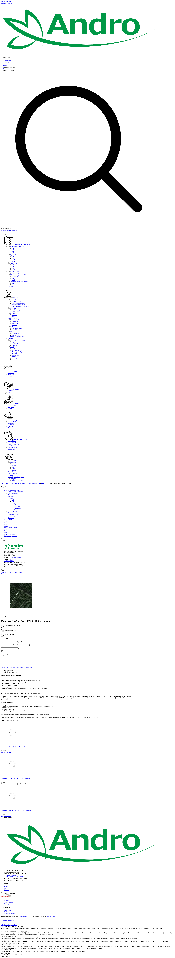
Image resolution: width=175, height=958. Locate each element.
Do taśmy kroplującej (18, 352)
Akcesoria (11, 286)
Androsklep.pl (23, 916)
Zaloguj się (7, 60)
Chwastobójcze (12, 447)
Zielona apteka (12, 449)
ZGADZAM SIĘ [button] (6, 956)
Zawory (14, 360)
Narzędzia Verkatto (17, 480)
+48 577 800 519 (6, 1)
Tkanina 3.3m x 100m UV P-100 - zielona (16, 747)
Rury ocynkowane (17, 328)
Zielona (17, 506)
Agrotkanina (13, 263)
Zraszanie (13, 313)
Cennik (3, 570)
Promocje (7, 532)
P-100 (13, 259)
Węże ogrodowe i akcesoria (18, 340)
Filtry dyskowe (16, 335)
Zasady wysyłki (8, 902)
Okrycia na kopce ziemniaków (19, 281)
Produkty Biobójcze (14, 444)
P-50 (13, 251)
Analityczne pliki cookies (8, 940)
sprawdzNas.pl (51, 916)
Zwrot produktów (9, 904)
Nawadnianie (8, 519)
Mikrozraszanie (12, 318)
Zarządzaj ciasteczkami (8, 920)
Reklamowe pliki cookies (8, 945)
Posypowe (11, 407)
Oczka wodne (14, 462)
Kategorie (3, 487)
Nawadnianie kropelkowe (17, 320)
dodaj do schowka (6, 655)
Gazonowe (11, 373)
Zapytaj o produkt (6, 667)
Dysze (13, 316)
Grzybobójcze (12, 441)
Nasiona (6, 523)
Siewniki (10, 475)
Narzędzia (13, 479)
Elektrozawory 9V (17, 311)
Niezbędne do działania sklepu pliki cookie (15, 931)
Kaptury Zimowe (13, 253)
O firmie (6, 886)
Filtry (11, 332)
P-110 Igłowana (16, 276)
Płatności (7, 900)
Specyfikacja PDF (27, 667)
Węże (13, 342)
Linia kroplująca (16, 321)
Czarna (17, 505)
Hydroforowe (12, 421)
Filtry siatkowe (16, 333)
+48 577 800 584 (9, 561)
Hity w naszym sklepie (11, 536)
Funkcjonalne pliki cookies (8, 936)
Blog (5, 888)
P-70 (13, 265)
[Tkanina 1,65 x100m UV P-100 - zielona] (21, 615)
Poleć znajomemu (16, 667)
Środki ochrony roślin (10, 527)
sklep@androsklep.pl (7, 3)
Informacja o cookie (10, 913)
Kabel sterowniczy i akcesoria (20, 306)
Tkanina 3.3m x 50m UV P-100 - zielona (16, 811)
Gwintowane (15, 355)
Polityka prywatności (10, 912)
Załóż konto (7, 62)
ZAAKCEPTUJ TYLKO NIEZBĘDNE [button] (12, 955)
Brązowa (18, 508)
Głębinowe (11, 424)
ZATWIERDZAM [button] (6, 950)
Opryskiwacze (12, 472)
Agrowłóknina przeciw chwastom (20, 255)
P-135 (13, 269)
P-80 (13, 258)
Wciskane (14, 353)
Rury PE (14, 330)
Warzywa (10, 390)
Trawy (6, 521)
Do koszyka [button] (23, 784)
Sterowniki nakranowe (18, 304)
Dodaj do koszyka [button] (6, 652)
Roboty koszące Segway (15, 473)
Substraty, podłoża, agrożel (16, 477)
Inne (9, 378)
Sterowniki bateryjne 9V (19, 303)
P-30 (13, 249)
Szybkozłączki (16, 343)
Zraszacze (14, 315)
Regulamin (7, 910)
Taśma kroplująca (17, 323)
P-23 (13, 248)
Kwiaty (10, 392)
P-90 (13, 266)
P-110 (13, 280)
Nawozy (6, 524)
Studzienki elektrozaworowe (16, 336)
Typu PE (14, 348)
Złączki (12, 347)
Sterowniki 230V (17, 301)
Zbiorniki (10, 426)
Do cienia (11, 376)
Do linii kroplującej (17, 350)
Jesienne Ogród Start (14, 405)
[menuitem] (80, 261)
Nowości (7, 531)
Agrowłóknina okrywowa (17, 246)
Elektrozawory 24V (17, 310)
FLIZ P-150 (15, 273)
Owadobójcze (12, 442)
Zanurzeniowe (12, 423)
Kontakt (3, 541)
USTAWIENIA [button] (5, 953)
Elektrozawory (14, 308)
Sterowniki (13, 300)
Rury (11, 326)
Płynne (10, 408)
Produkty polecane (9, 534)
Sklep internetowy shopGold (9, 925)
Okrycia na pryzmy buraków (18, 275)
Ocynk (14, 356)
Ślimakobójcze (12, 446)
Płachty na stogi (14, 271)
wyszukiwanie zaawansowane (9, 230)
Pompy (14, 465)
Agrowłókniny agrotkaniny (12, 490)
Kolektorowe (15, 358)
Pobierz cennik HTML (7, 572)
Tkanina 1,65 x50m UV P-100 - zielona (15, 779)
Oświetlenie (15, 470)
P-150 (13, 261)
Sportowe (11, 374)
